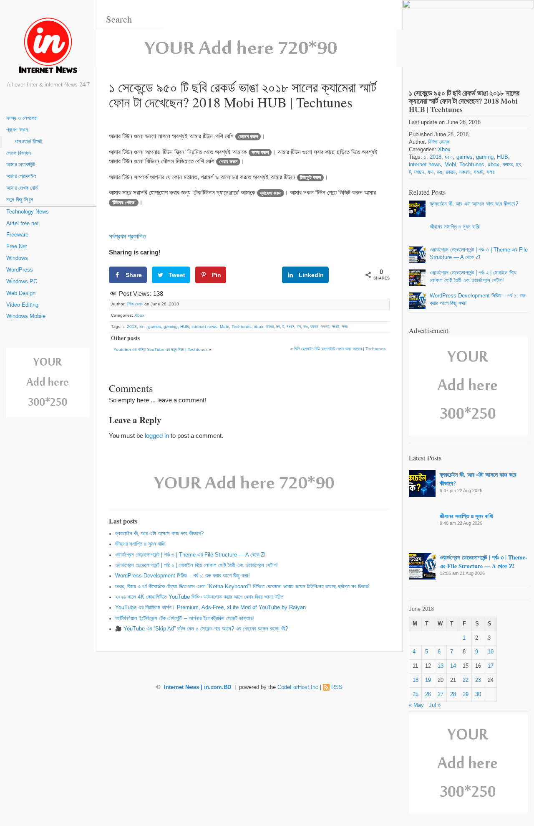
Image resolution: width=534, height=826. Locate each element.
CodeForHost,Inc (297, 687)
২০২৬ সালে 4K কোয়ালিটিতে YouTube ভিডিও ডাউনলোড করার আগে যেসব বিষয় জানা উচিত (199, 597)
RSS (337, 687)
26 (428, 694)
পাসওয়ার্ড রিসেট (28, 142)
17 (491, 666)
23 (478, 680)
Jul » (435, 705)
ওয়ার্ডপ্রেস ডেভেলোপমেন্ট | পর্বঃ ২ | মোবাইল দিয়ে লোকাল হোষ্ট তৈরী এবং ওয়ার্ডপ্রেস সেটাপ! (196, 565)
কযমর (270, 326)
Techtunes (242, 326)
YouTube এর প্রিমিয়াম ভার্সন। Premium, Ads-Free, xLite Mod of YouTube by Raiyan (210, 607)
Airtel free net (22, 223)
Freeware (17, 235)
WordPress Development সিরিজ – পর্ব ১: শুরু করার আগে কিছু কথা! (182, 576)
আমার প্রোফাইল (21, 176)
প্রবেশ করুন (17, 130)
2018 (132, 326)
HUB (184, 326)
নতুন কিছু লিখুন (19, 200)
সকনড (325, 326)
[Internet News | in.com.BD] (48, 47)
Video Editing (22, 305)
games (154, 326)
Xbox (139, 315)
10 (491, 652)
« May (416, 705)
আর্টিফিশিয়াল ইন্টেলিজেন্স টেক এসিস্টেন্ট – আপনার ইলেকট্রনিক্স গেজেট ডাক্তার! (184, 618)
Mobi (224, 326)
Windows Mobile (25, 316)
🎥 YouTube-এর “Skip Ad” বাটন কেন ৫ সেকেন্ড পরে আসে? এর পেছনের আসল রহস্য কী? (201, 629)
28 (453, 694)
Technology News (27, 212)
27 (440, 694)
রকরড (314, 326)
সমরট (335, 326)
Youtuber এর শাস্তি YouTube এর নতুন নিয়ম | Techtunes (160, 349)
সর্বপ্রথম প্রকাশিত (127, 236)
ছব (278, 326)
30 (478, 694)
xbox (258, 326)
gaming (171, 326)
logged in (157, 435)
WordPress (19, 270)
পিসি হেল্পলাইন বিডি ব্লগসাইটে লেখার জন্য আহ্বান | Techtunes (339, 348)
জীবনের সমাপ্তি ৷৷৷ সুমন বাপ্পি (140, 544)
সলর (345, 326)
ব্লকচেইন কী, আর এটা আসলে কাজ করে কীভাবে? (159, 533)
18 (415, 680)
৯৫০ (142, 326)
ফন (299, 326)
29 (466, 694)
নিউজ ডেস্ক (135, 304)
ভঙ (305, 326)
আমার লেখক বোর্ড (22, 188)
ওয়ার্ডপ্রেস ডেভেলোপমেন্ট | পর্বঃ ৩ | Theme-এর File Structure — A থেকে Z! (190, 555)
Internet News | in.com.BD (197, 687)
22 (466, 680)
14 (453, 666)
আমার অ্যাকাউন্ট (20, 165)
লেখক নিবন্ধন (18, 153)
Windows (17, 258)
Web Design (20, 293)
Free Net (16, 246)
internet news (204, 326)
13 (440, 666)
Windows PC (21, 282)
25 (415, 694)
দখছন (290, 326)
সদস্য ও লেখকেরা (22, 118)
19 (428, 680)
